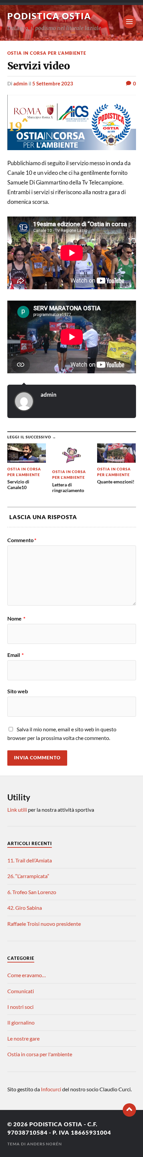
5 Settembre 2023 (52, 83)
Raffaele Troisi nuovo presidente (44, 923)
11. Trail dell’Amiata (29, 860)
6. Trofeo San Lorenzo (31, 892)
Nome (16, 618)
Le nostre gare (23, 1038)
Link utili (17, 809)
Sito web (17, 691)
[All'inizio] (129, 1110)
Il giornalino (21, 1022)
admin (20, 83)
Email (15, 655)
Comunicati (20, 991)
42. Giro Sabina (24, 907)
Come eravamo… (26, 975)
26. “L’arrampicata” (28, 876)
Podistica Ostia (49, 16)
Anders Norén (44, 1143)
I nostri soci (20, 1007)
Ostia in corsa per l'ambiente (46, 53)
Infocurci (51, 1089)
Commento (21, 540)
